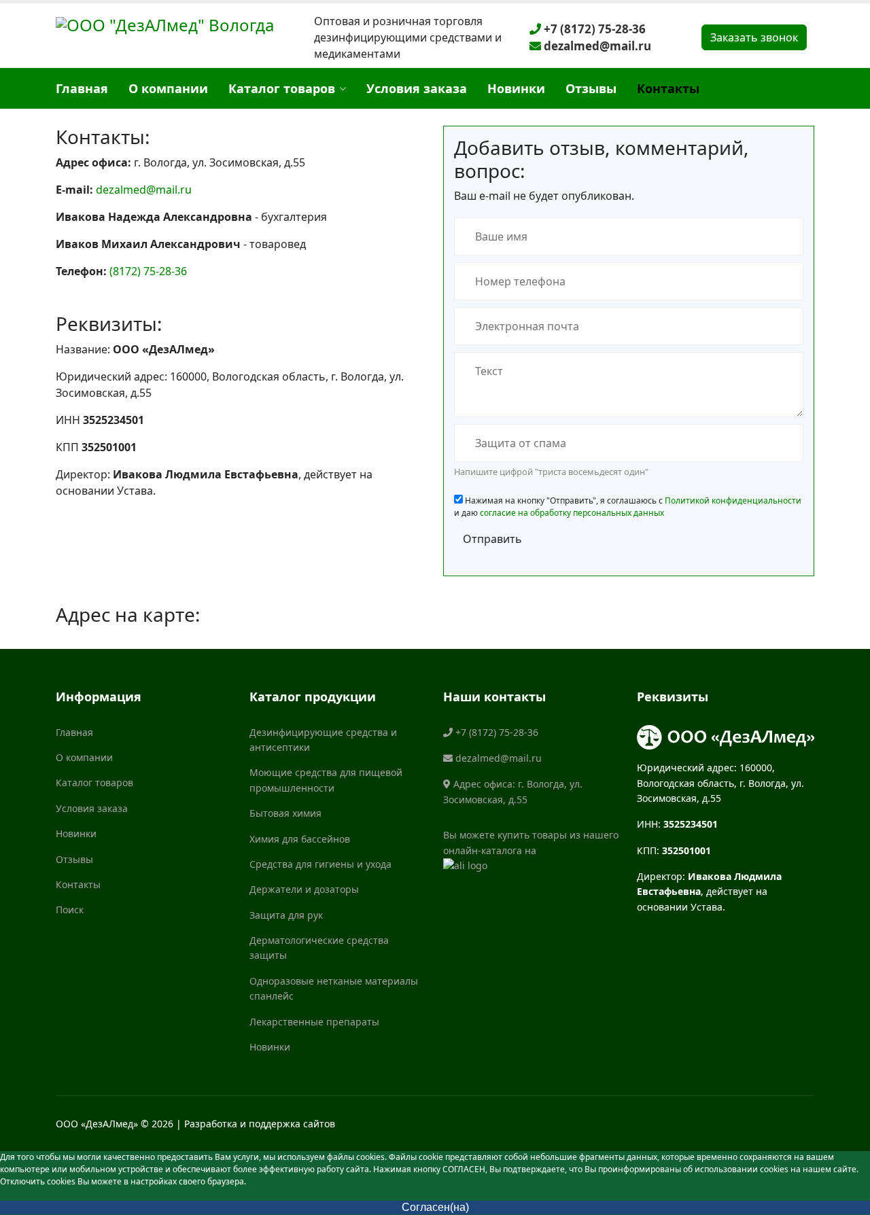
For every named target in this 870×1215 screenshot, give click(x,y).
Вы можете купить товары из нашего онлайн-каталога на (531, 842)
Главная (82, 88)
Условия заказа (416, 88)
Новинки (516, 88)
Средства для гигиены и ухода (320, 864)
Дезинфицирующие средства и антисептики (323, 740)
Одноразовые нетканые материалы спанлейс (333, 988)
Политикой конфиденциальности (733, 500)
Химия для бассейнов (299, 838)
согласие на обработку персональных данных (572, 512)
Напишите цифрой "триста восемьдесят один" (551, 471)
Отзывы (591, 88)
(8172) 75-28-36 (148, 271)
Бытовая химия (285, 813)
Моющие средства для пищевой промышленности (325, 780)
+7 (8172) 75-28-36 (593, 29)
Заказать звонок (754, 37)
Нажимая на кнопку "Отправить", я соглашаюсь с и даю (627, 506)
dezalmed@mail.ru (596, 46)
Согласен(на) (435, 1207)
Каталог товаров (281, 88)
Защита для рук (286, 915)
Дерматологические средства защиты (319, 948)
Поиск (70, 909)
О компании (168, 88)
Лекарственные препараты (314, 1021)
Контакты (668, 88)
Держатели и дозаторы (304, 889)
